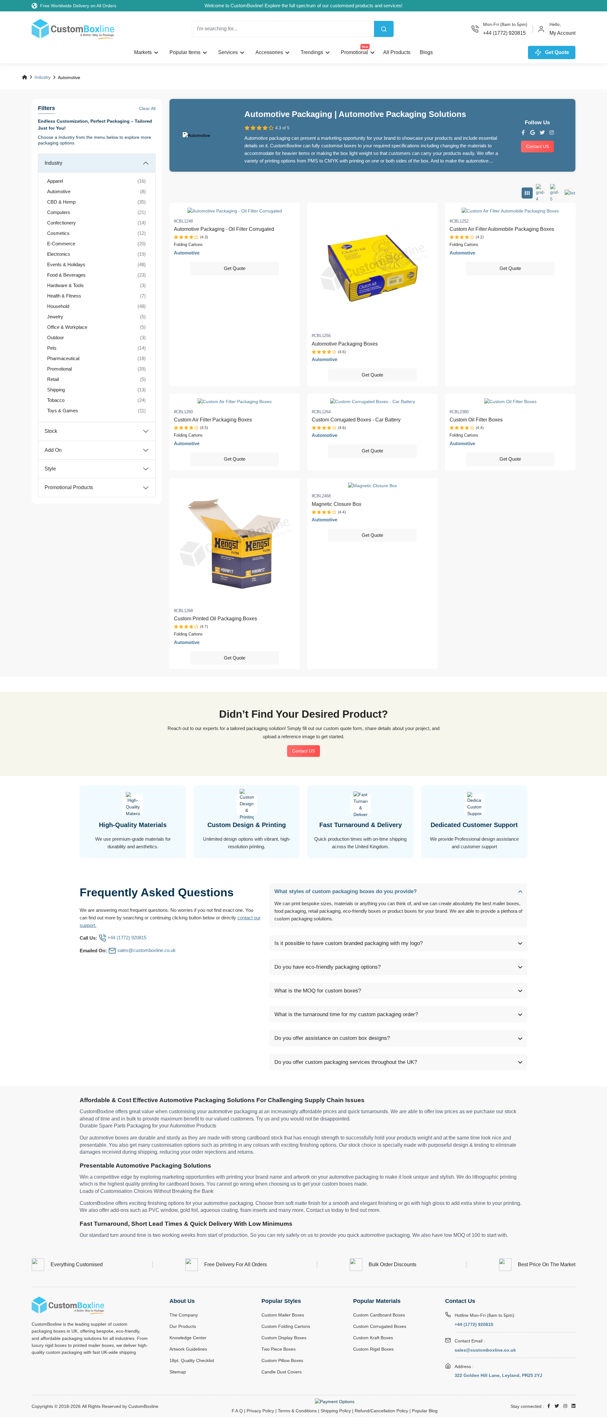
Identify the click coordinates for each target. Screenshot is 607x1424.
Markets (143, 52)
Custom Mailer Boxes (282, 1314)
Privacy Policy (260, 1410)
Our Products (182, 1326)
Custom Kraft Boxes (373, 1337)
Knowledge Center (187, 1337)
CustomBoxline (143, 1406)
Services (228, 52)
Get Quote (234, 268)
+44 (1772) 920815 (474, 1324)
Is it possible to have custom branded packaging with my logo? (348, 943)
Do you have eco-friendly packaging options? (327, 967)
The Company (183, 1314)
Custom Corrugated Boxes (379, 1326)
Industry (42, 77)
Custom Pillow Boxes (282, 1360)
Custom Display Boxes (283, 1337)
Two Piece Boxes (278, 1349)
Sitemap (177, 1371)
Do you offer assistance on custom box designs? (332, 1038)
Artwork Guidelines (188, 1349)
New (365, 46)
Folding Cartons (188, 244)
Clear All (147, 108)
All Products (396, 52)
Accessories (269, 52)
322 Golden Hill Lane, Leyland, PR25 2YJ (498, 1375)
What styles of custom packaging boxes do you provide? (345, 891)
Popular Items (184, 52)
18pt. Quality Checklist (191, 1360)
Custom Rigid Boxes (373, 1349)
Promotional (354, 50)
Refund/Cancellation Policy (381, 1410)
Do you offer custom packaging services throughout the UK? (345, 1062)
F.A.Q (237, 1410)
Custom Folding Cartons (285, 1326)
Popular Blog (425, 1410)
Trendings (312, 52)
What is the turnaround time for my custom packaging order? (346, 1014)
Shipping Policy (336, 1410)
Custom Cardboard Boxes (379, 1314)
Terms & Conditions (297, 1410)
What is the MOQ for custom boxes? (317, 991)
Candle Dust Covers (281, 1371)
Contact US (537, 146)
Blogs (426, 52)
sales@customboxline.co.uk (485, 1350)
